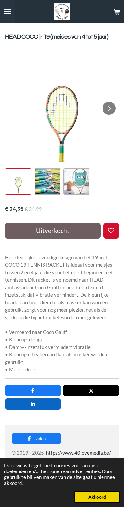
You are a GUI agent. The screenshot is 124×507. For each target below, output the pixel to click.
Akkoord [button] (97, 497)
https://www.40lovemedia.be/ (78, 453)
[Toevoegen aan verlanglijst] (111, 231)
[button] (18, 181)
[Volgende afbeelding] (109, 108)
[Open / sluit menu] (7, 11)
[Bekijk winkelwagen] (116, 11)
